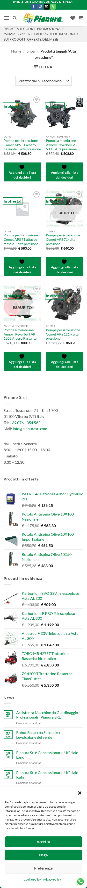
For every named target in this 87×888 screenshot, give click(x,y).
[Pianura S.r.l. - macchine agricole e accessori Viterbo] (43, 18)
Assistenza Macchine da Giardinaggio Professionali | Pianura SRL (47, 714)
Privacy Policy (52, 879)
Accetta (43, 842)
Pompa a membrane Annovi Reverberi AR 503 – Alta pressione (62, 145)
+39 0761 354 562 (25, 422)
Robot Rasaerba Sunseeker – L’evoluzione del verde (40, 734)
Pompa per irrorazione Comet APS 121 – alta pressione (63, 334)
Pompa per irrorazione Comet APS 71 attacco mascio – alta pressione (21, 239)
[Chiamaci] (53, 7)
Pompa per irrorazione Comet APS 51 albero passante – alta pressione (22, 145)
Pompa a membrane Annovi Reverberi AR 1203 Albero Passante (20, 334)
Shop (31, 51)
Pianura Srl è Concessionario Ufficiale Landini (47, 754)
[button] (79, 793)
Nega (43, 855)
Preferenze (43, 868)
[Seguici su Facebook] (34, 7)
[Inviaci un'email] (47, 7)
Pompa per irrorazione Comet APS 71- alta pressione (63, 239)
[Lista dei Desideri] (72, 18)
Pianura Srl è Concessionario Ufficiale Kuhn (47, 774)
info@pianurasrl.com (30, 428)
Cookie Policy (32, 879)
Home (16, 51)
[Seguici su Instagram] (40, 7)
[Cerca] (14, 18)
